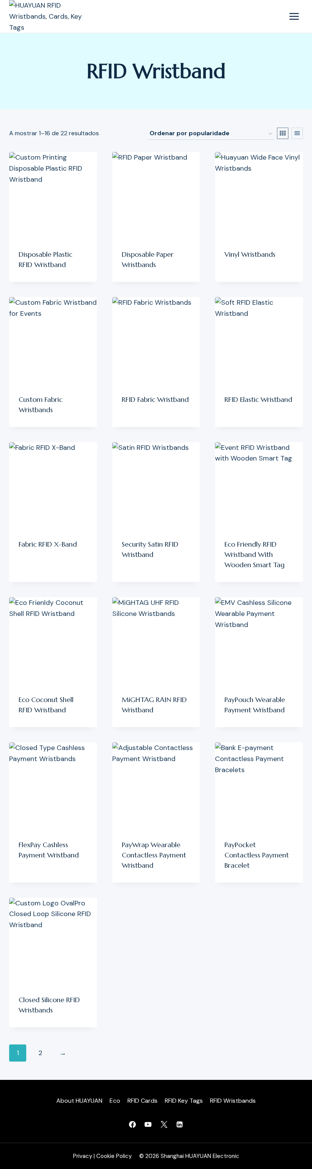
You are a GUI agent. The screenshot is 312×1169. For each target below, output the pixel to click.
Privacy (82, 1156)
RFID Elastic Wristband (258, 399)
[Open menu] (294, 16)
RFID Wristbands (233, 1101)
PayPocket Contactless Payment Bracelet (256, 855)
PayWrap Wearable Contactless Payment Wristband (154, 855)
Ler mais (237, 278)
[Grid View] (282, 133)
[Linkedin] (179, 1124)
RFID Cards (142, 1101)
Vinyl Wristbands (249, 254)
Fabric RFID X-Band (48, 544)
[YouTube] (148, 1124)
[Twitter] (164, 1124)
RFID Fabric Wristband (155, 399)
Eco (115, 1101)
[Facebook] (132, 1124)
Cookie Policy (114, 1156)
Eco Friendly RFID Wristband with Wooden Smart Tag (254, 554)
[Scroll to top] (296, 1134)
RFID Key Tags (184, 1101)
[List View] (297, 133)
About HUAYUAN (79, 1101)
